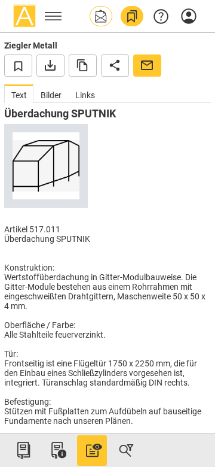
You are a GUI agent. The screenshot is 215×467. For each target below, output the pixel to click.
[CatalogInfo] (57, 450)
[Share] (115, 65)
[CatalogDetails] (92, 450)
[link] (132, 16)
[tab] (18, 93)
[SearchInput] (126, 450)
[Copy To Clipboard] (83, 65)
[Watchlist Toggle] (18, 65)
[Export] (50, 65)
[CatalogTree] (23, 450)
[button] (101, 16)
